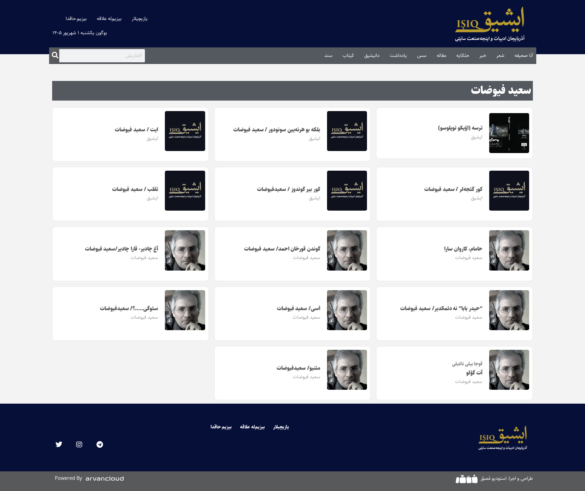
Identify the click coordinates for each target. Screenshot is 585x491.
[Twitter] (59, 444)
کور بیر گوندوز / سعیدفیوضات (288, 189)
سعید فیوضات (501, 90)
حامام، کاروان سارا (463, 249)
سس (422, 55)
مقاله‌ (441, 55)
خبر (482, 55)
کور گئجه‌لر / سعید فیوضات (453, 189)
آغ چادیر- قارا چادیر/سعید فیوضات (121, 249)
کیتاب (348, 55)
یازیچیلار (140, 18)
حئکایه (462, 55)
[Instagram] (79, 444)
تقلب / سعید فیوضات (135, 189)
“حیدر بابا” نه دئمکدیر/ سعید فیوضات (441, 308)
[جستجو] (55, 55)
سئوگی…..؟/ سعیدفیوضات (129, 308)
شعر (500, 55)
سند (328, 55)
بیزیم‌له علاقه (109, 18)
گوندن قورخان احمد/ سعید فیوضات (282, 249)
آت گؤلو (474, 373)
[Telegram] (99, 444)
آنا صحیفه (524, 55)
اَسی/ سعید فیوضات (298, 308)
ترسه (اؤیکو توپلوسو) (460, 128)
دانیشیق (372, 55)
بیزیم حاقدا (76, 18)
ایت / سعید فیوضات (136, 130)
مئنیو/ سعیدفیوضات (298, 368)
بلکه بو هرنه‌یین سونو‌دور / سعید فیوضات (276, 130)
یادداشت (398, 55)
